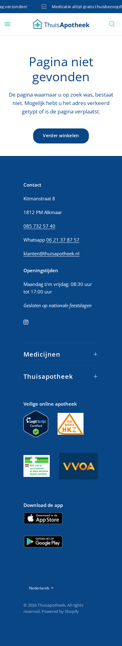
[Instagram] (30, 322)
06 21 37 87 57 (62, 240)
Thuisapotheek (48, 376)
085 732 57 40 (39, 226)
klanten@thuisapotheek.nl (51, 253)
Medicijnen (41, 354)
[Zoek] (112, 24)
